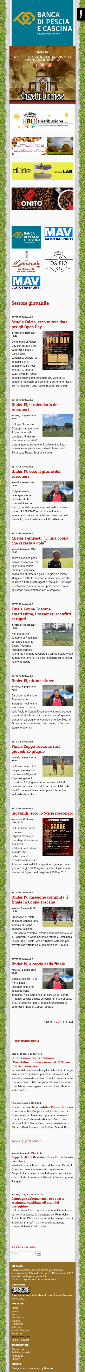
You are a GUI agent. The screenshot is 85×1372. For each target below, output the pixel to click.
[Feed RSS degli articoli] (49, 65)
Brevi (14, 1314)
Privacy (16, 1358)
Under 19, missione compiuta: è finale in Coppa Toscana (40, 900)
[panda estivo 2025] (42, 145)
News (15, 1311)
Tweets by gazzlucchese (26, 1141)
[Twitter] (42, 65)
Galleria (16, 1320)
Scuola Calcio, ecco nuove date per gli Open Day (39, 324)
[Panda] (42, 171)
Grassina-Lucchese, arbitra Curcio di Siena (42, 1107)
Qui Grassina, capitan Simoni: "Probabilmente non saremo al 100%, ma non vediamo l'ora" (41, 1062)
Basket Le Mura (20, 1339)
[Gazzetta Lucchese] (42, 87)
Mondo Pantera (20, 1330)
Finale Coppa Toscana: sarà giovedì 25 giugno (36, 749)
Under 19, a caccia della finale (38, 963)
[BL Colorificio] (42, 120)
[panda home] (26, 261)
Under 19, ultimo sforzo (33, 680)
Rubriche (17, 1333)
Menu (81, 14)
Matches (16, 1327)
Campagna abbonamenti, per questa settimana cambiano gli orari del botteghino (38, 1202)
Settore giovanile (21, 1336)
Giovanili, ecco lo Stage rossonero (42, 813)
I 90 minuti (17, 1323)
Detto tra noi (18, 1317)
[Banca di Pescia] (42, 23)
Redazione (18, 1349)
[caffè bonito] (42, 198)
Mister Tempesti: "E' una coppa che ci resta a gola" (40, 541)
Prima (15, 1307)
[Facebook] (35, 65)
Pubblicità (17, 1355)
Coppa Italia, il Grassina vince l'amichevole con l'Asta (42, 1159)
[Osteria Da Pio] (58, 261)
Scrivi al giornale (21, 1352)
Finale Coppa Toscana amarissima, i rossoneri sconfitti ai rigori (41, 614)
